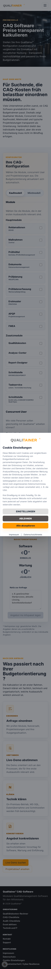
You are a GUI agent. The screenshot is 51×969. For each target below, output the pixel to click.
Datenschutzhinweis (33, 534)
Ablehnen (25, 518)
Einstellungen (25, 511)
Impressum (14, 534)
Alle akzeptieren (25, 525)
